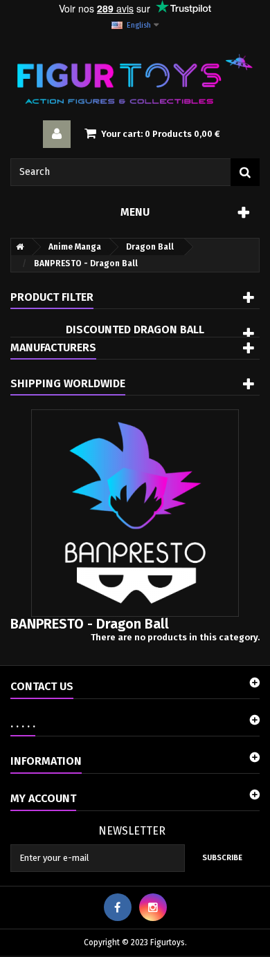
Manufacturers (53, 347)
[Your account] (57, 134)
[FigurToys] (135, 79)
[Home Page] (17, 247)
